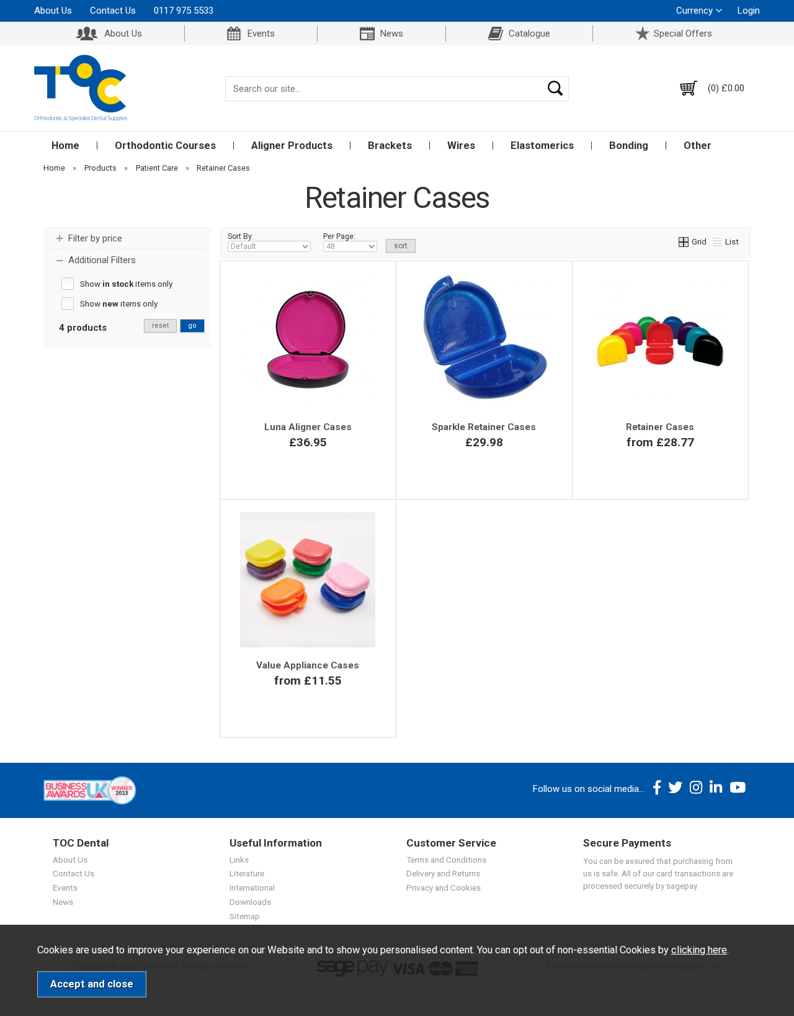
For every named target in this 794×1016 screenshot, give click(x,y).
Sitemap (245, 916)
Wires (461, 146)
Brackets (390, 146)
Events (261, 33)
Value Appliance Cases (307, 665)
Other (697, 146)
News (391, 33)
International (252, 887)
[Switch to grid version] (684, 241)
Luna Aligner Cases (308, 427)
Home (65, 146)
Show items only (126, 284)
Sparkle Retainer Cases (484, 427)
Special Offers (683, 33)
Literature (247, 873)
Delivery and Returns (443, 873)
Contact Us (113, 10)
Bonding (628, 146)
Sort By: (241, 236)
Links (239, 860)
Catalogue (529, 33)
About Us (53, 10)
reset (160, 325)
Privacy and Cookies (443, 887)
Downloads (250, 902)
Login (749, 10)
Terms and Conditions (446, 860)
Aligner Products (291, 146)
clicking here (699, 950)
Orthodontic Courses (165, 146)
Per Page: (339, 236)
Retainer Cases (660, 427)
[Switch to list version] (717, 241)
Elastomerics (542, 146)
